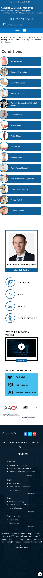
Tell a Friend (6, 542)
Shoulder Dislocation (19, 72)
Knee (20, 294)
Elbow (21, 306)
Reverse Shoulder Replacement (22, 471)
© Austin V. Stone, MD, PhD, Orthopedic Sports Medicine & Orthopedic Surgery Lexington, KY (21, 534)
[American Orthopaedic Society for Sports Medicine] (30, 407)
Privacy (20, 539)
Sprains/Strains (16, 61)
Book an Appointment (21, 19)
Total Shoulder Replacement (21, 468)
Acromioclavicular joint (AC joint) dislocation (24, 104)
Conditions (13, 520)
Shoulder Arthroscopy (18, 465)
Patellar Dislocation (18, 93)
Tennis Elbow (16, 147)
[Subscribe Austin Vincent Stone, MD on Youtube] (34, 434)
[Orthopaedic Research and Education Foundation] (11, 414)
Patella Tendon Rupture (19, 505)
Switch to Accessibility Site (22, 2)
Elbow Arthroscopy (17, 483)
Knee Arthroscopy (16, 501)
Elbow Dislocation (18, 83)
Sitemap (27, 539)
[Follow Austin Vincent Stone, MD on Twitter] (30, 434)
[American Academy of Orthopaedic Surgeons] (11, 408)
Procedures (14, 523)
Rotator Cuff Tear (17, 200)
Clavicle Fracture (17, 211)
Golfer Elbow (16, 136)
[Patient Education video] (21, 348)
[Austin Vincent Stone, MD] (21, 10)
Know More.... (30, 475)
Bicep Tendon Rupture (19, 189)
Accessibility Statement (32, 542)
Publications (22, 384)
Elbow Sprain (16, 125)
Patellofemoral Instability (20, 168)
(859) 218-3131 (14, 24)
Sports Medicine (34, 40)
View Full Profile (21, 270)
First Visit (20, 377)
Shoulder (23, 282)
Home (3, 539)
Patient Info (20, 40)
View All (21, 360)
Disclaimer (12, 539)
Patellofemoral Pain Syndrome (22, 179)
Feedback (37, 539)
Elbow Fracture (16, 115)
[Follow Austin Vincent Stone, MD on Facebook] (25, 434)
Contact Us (16, 542)
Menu (18, 30)
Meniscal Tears (16, 157)
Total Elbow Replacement (19, 487)
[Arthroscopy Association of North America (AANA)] (30, 417)
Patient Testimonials (26, 392)
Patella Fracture (15, 508)
